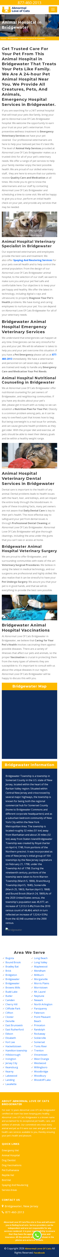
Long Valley (40, 962)
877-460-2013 (29, 2)
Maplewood (40, 966)
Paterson (39, 1012)
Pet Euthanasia (10, 1170)
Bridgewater (13, 38)
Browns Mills (12, 987)
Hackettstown (13, 1046)
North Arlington (43, 1004)
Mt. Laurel (40, 991)
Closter (9, 1017)
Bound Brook (13, 962)
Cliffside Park (12, 1008)
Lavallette (10, 1084)
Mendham (40, 970)
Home (3, 38)
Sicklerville (40, 1038)
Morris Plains (41, 983)
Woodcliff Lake (42, 1080)
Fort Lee (10, 1042)
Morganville (41, 979)
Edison (9, 1033)
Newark (38, 1000)
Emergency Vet (10, 1150)
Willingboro (40, 1067)
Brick (8, 970)
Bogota (9, 958)
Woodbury (40, 1075)
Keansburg (11, 1067)
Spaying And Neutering (15, 1185)
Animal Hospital (11, 1155)
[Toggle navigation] (53, 9)
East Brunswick (14, 1025)
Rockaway (39, 1033)
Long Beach (41, 958)
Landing (10, 1080)
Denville (10, 1021)
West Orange (41, 1059)
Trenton (39, 1050)
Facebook (39, 1252)
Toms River (40, 1046)
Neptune (39, 996)
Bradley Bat (12, 966)
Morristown (41, 987)
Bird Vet (6, 1180)
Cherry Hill (11, 1004)
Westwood (40, 1063)
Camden (10, 1000)
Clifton (9, 1012)
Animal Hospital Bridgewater (33, 38)
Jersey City (11, 1063)
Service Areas (9, 1190)
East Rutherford (14, 1029)
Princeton (39, 1025)
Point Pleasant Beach (42, 1019)
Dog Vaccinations (11, 1165)
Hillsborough (12, 1054)
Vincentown (40, 1054)
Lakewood (11, 1075)
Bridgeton (11, 975)
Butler (9, 996)
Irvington (10, 1059)
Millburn (39, 975)
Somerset (39, 1042)
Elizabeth (10, 1038)
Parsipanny (40, 1008)
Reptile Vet (8, 1175)
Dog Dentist (9, 1160)
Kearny (9, 1071)
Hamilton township (16, 1050)
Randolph (39, 1029)
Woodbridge (41, 1071)
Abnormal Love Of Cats (38, 1248)
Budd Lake (11, 991)
